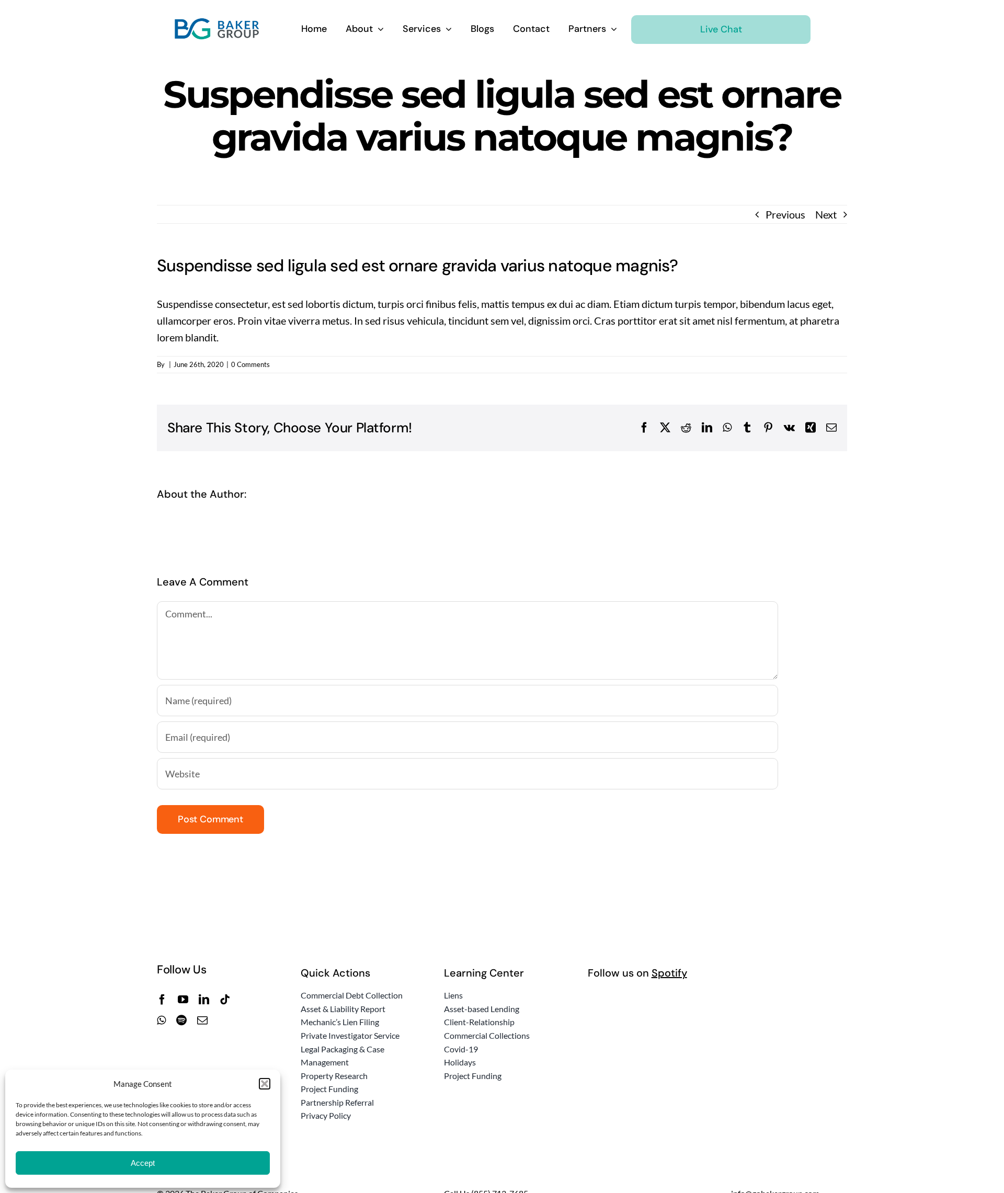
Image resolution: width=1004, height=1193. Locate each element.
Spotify (669, 973)
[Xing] (810, 427)
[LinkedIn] (707, 427)
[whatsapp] (161, 1020)
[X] (665, 427)
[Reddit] (686, 427)
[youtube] (183, 999)
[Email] (831, 427)
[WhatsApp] (727, 427)
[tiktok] (225, 999)
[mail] (202, 1020)
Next (826, 214)
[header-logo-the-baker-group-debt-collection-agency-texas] (217, 23)
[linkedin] (204, 999)
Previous (785, 214)
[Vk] (789, 427)
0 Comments (250, 364)
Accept (143, 1162)
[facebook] (162, 999)
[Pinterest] (768, 427)
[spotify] (181, 1020)
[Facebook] (644, 427)
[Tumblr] (747, 427)
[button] (264, 1084)
